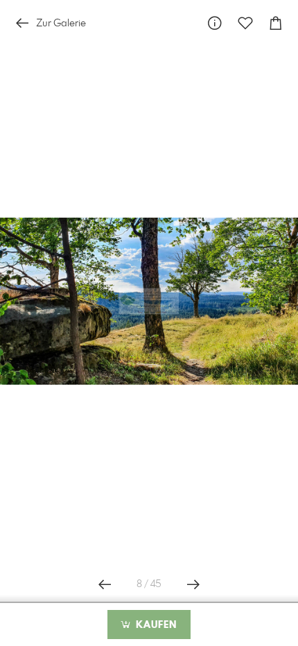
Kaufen (154, 625)
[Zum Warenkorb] (276, 23)
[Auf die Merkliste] (245, 23)
